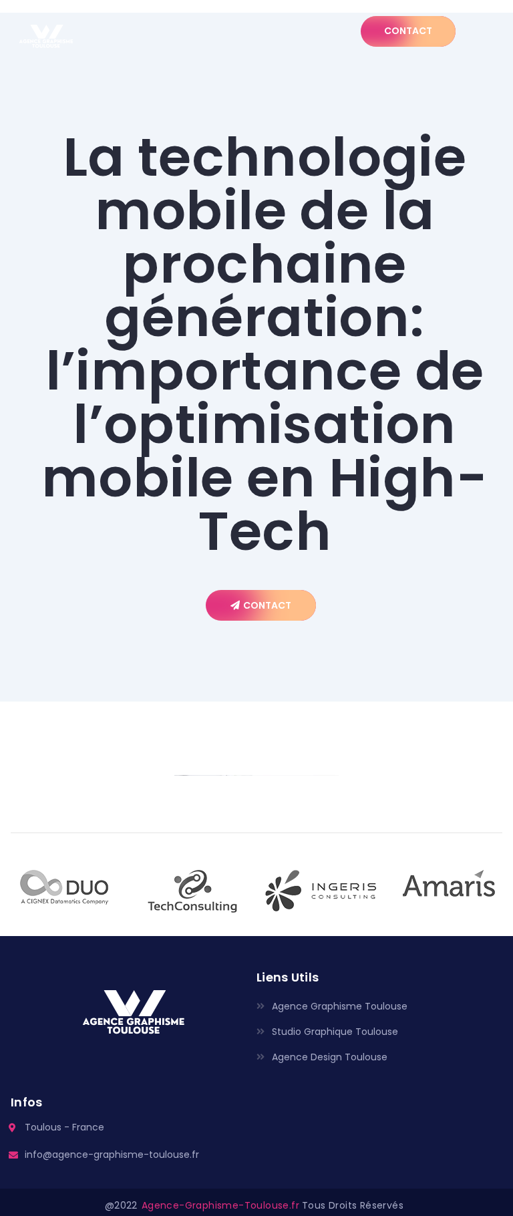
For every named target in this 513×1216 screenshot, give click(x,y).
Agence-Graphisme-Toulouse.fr (220, 1205)
